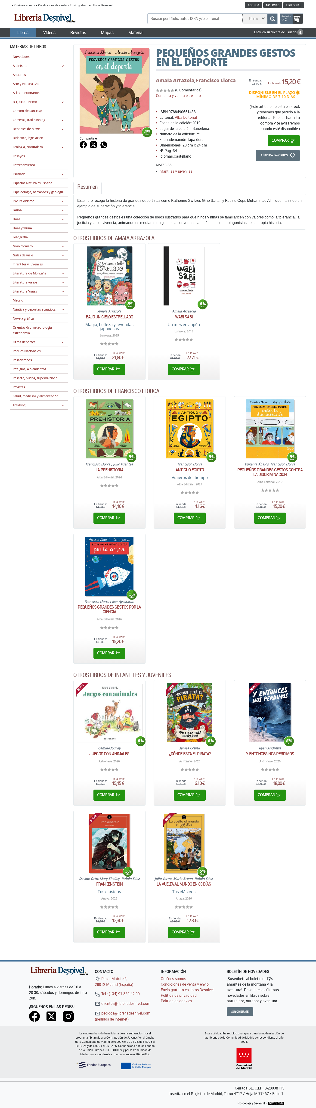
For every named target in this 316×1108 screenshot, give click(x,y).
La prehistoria (109, 469)
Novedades (21, 56)
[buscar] (272, 19)
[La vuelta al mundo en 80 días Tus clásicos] (184, 843)
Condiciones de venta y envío (185, 984)
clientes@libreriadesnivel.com (125, 1003)
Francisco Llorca (216, 80)
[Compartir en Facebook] (83, 144)
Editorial (293, 5)
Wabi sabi (184, 316)
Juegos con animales (109, 753)
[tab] (87, 188)
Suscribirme (240, 1012)
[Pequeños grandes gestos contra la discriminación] (270, 429)
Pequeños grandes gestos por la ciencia (109, 609)
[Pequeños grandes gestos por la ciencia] (109, 566)
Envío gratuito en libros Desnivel (91, 5)
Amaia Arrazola (175, 80)
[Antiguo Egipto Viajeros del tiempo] (189, 429)
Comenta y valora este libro (178, 95)
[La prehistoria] (109, 429)
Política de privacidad (179, 995)
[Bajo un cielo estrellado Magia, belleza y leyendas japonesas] (109, 276)
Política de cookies (176, 1000)
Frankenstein (109, 884)
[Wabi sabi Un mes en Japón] (183, 276)
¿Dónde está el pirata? (190, 753)
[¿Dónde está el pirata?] (190, 713)
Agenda (254, 5)
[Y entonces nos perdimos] (270, 713)
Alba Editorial (186, 117)
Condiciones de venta (52, 5)
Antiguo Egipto (190, 469)
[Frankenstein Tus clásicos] (109, 843)
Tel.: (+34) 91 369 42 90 (120, 993)
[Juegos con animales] (109, 713)
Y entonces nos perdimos (270, 753)
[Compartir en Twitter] (93, 144)
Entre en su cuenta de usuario (275, 32)
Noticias (272, 5)
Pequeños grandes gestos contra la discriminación (270, 472)
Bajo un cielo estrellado (109, 316)
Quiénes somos (24, 5)
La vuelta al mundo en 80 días (184, 884)
